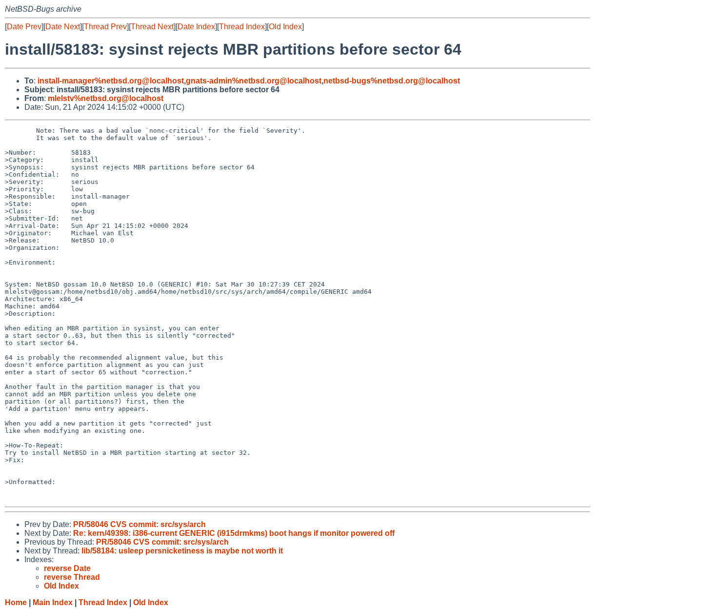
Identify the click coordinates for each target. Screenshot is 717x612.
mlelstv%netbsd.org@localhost (105, 98)
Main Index (53, 602)
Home (16, 602)
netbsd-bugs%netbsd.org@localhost (391, 81)
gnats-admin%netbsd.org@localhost (253, 81)
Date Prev (24, 26)
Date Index (196, 26)
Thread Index (242, 26)
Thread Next (152, 26)
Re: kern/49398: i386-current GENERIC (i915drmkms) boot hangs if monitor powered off (234, 533)
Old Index (285, 26)
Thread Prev (105, 26)
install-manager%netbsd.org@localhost (111, 81)
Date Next (62, 26)
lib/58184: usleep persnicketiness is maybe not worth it (182, 551)
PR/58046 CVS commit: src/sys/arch (139, 524)
